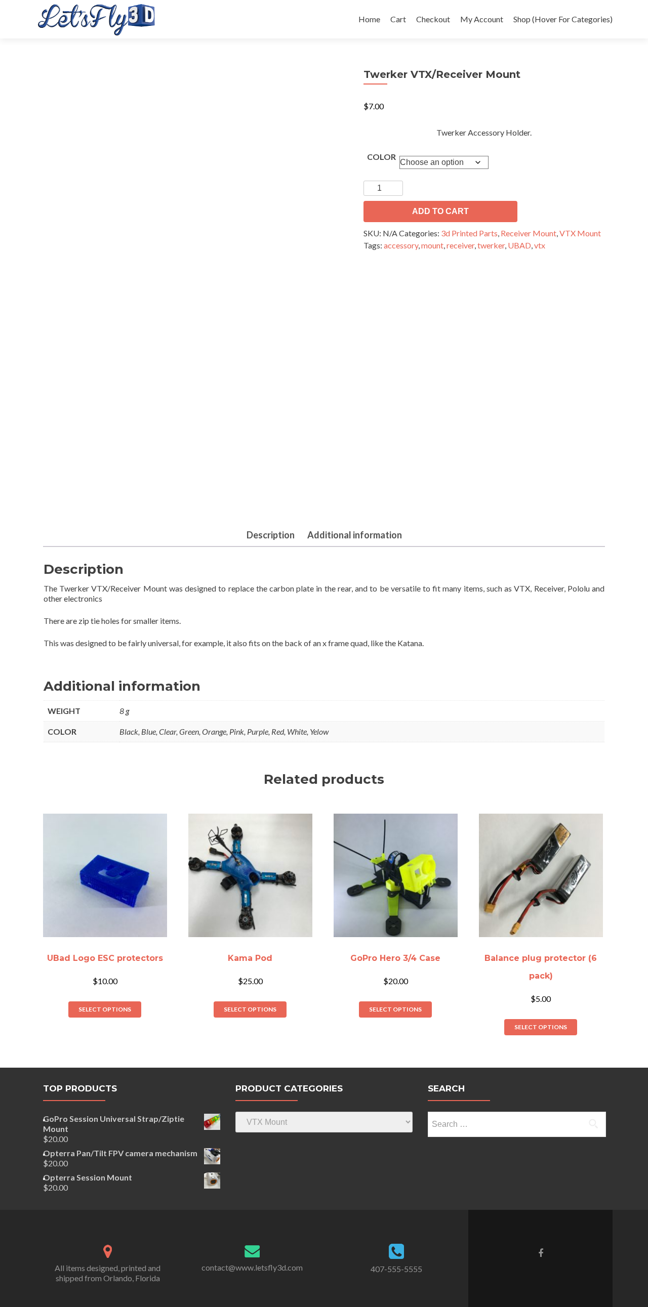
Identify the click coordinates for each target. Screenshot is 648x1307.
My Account (481, 19)
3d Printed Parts (469, 233)
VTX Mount (580, 233)
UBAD (519, 245)
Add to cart (440, 211)
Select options (104, 1009)
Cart (398, 19)
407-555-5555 (396, 1269)
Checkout (433, 19)
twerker (491, 245)
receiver (460, 245)
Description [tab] (271, 534)
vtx (539, 245)
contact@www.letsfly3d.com (252, 1267)
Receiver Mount (528, 233)
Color (381, 156)
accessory (401, 245)
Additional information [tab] (354, 534)
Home (369, 19)
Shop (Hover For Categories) (563, 19)
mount (432, 245)
